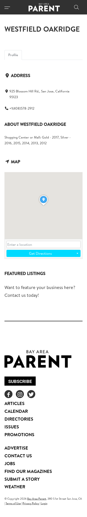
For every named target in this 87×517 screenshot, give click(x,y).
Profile (13, 55)
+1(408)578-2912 (21, 108)
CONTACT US (18, 456)
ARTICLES (14, 403)
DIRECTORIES (18, 419)
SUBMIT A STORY (22, 479)
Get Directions (40, 253)
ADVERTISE (16, 448)
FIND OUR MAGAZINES (28, 471)
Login (44, 503)
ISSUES (11, 427)
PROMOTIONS (19, 435)
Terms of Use (13, 503)
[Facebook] (8, 394)
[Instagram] (20, 394)
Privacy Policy (31, 503)
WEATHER (14, 487)
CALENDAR (16, 411)
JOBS (9, 463)
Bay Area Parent (36, 499)
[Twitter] (31, 394)
